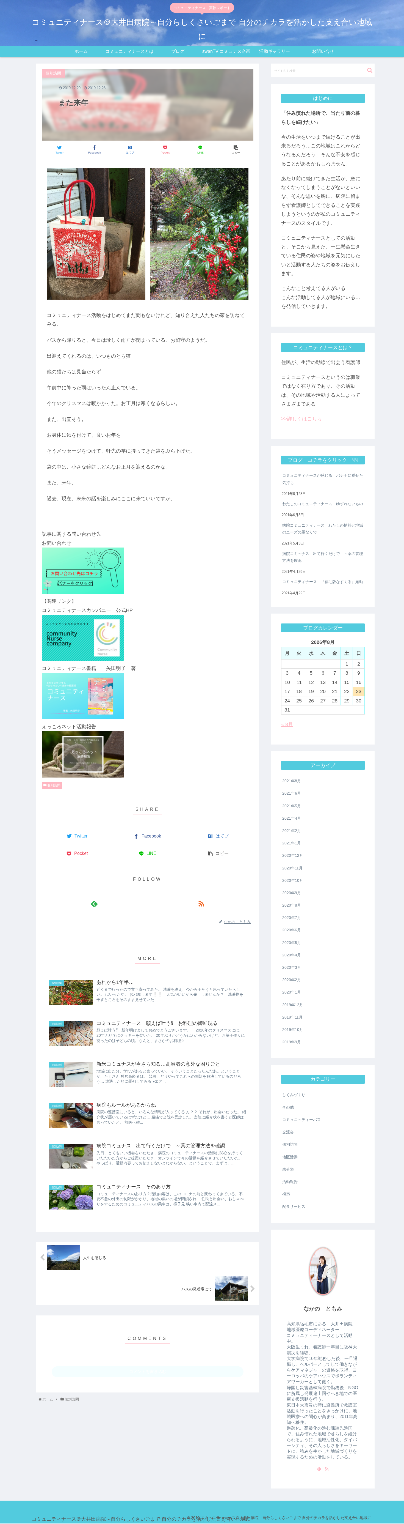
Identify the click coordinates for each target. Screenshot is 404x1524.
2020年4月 (291, 955)
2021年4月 (291, 818)
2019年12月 (292, 1005)
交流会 (288, 1132)
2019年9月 (291, 1042)
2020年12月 (292, 855)
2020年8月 (291, 905)
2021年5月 (291, 806)
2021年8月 (291, 781)
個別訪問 (53, 785)
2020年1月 (291, 992)
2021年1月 (291, 843)
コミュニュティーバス (301, 1119)
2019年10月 (292, 1029)
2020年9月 (291, 893)
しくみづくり (293, 1095)
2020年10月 (292, 880)
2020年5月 (291, 942)
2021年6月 (291, 793)
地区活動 (290, 1157)
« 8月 (287, 724)
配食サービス (293, 1206)
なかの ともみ (323, 1309)
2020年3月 (291, 967)
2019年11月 (292, 1017)
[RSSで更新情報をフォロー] (201, 903)
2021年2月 (291, 830)
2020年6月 (291, 930)
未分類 (288, 1169)
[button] (370, 70)
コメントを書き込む (147, 1371)
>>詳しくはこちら (301, 419)
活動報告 (290, 1182)
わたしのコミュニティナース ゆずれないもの (322, 504)
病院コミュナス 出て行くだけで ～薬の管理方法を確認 (322, 557)
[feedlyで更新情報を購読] (94, 903)
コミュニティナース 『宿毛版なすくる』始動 (322, 581)
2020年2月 (291, 980)
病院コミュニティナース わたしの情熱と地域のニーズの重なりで (322, 528)
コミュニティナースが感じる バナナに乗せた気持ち (322, 479)
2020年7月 (291, 917)
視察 (286, 1194)
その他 (288, 1107)
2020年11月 (292, 868)
